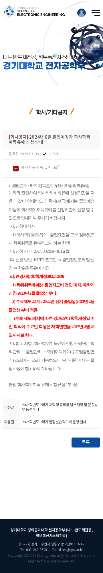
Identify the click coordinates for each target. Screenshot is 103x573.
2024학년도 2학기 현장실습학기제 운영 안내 (54, 422)
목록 (86, 442)
